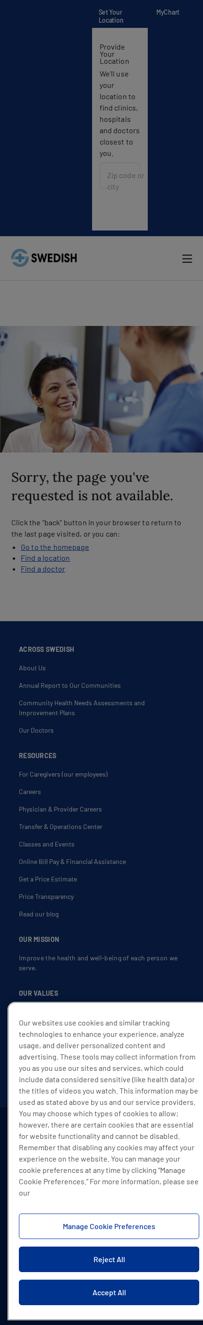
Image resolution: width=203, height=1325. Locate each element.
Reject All (109, 1259)
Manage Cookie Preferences (109, 1226)
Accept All (109, 1292)
